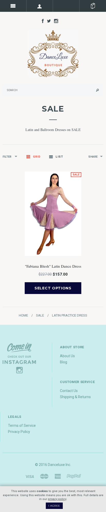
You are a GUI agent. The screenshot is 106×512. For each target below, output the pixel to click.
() (93, 6)
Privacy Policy (19, 432)
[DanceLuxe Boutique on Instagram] (54, 21)
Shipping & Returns (75, 397)
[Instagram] (19, 357)
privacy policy (57, 499)
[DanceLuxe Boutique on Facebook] (41, 21)
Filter (7, 156)
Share (93, 156)
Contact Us (69, 391)
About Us (67, 356)
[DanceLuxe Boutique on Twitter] (48, 21)
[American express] (58, 476)
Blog (63, 362)
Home (23, 315)
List (59, 156)
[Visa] (29, 476)
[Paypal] (74, 476)
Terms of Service (22, 425)
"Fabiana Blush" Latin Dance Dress (53, 266)
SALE (40, 315)
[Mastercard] (44, 476)
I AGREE (54, 505)
